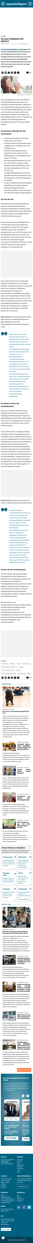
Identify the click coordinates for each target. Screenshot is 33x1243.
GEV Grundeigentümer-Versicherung (14, 49)
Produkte (3, 36)
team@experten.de (10, 1199)
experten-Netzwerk (6, 1197)
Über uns (3, 1195)
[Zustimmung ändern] (3, 1238)
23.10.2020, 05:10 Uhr (14, 43)
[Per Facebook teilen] (12, 72)
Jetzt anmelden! (6, 1229)
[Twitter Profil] (29, 1207)
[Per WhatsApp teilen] (9, 72)
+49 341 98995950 (8, 1164)
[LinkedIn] (19, 1207)
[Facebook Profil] (24, 1207)
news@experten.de (6, 1202)
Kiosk (7, 1211)
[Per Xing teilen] (15, 72)
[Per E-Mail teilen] (2, 72)
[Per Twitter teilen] (18, 72)
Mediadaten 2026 (22, 1186)
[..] (29, 673)
